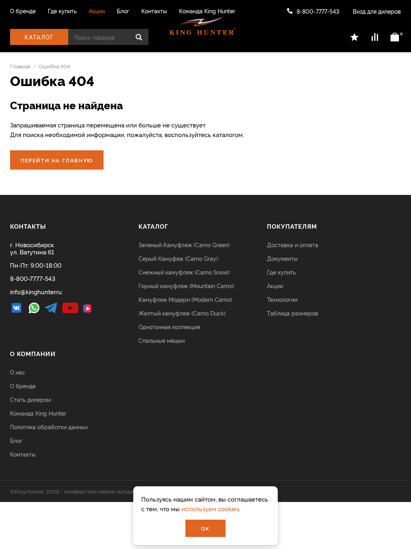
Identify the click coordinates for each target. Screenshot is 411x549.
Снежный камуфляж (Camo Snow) (184, 272)
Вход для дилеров (377, 11)
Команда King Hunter (207, 11)
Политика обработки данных (49, 426)
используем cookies (210, 508)
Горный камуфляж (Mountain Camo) (186, 285)
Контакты (154, 11)
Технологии (282, 299)
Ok (205, 528)
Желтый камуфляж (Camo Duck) (182, 313)
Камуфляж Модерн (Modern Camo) (185, 299)
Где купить (62, 11)
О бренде (23, 11)
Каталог (38, 37)
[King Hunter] (202, 26)
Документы (282, 258)
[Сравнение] (375, 37)
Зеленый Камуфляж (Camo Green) (184, 244)
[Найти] (139, 37)
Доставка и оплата (292, 244)
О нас (17, 372)
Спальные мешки (161, 340)
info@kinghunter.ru (36, 291)
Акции (97, 11)
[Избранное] (355, 37)
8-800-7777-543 (318, 11)
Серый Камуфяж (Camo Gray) (178, 258)
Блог (123, 11)
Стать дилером (30, 399)
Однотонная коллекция (169, 326)
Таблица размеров (292, 313)
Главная (20, 66)
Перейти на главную (56, 160)
